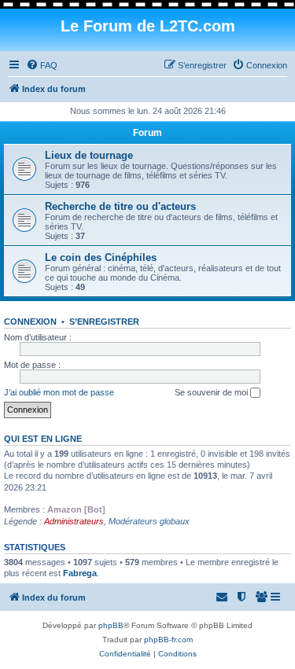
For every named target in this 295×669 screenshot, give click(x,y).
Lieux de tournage (89, 155)
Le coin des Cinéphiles (101, 257)
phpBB (111, 625)
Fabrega (80, 573)
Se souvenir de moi (212, 392)
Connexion (30, 321)
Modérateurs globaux (149, 521)
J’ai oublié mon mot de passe (59, 392)
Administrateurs (74, 521)
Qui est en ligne (43, 438)
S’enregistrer (104, 321)
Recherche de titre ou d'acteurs (120, 206)
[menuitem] (41, 65)
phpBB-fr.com (168, 639)
